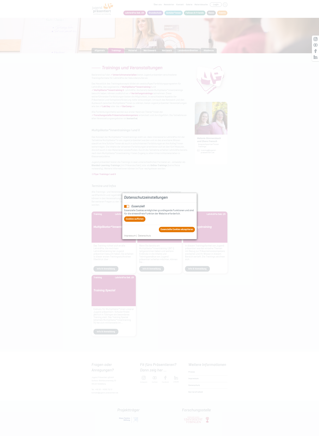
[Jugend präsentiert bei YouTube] (315, 45)
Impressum (130, 236)
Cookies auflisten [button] (135, 219)
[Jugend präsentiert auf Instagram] (315, 39)
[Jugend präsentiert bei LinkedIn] (315, 57)
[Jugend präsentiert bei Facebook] (315, 51)
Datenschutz (144, 236)
